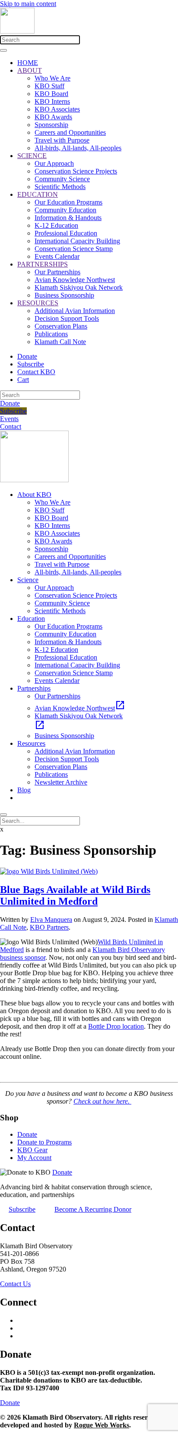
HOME (27, 62)
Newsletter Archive (61, 782)
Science (27, 579)
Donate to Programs (44, 1142)
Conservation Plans (61, 326)
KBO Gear (32, 1150)
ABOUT (29, 70)
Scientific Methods (60, 186)
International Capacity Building (77, 241)
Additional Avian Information (75, 310)
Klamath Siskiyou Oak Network (79, 287)
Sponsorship (51, 124)
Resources (31, 743)
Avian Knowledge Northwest (75, 279)
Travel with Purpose (62, 140)
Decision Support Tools (67, 318)
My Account (34, 1157)
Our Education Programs (68, 202)
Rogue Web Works (101, 1425)
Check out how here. (102, 1101)
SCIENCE (32, 155)
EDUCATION (37, 194)
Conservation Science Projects (76, 171)
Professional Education (66, 233)
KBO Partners (49, 927)
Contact (10, 426)
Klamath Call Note (60, 341)
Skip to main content (28, 3)
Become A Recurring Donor (92, 1209)
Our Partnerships (57, 272)
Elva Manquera (51, 919)
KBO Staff (49, 86)
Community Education (65, 210)
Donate (27, 356)
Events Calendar (57, 256)
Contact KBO (36, 371)
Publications (51, 334)
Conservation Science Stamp (74, 248)
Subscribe (30, 364)
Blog (24, 790)
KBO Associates (57, 109)
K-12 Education (56, 225)
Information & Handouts (68, 217)
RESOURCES (37, 303)
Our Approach (54, 163)
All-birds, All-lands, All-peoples (78, 148)
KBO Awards (53, 117)
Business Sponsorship (64, 295)
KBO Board (51, 93)
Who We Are (52, 78)
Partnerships (34, 688)
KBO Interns (52, 101)
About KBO (34, 494)
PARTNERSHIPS (42, 264)
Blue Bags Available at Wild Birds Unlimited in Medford (75, 895)
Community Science (62, 179)
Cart (23, 379)
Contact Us (15, 1283)
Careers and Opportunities (70, 132)
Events (9, 418)
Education (31, 618)
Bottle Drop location (116, 1026)
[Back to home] (17, 31)
